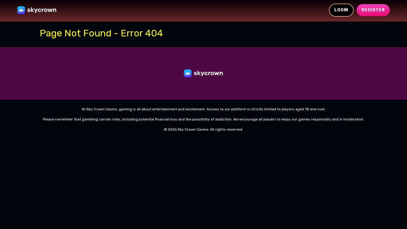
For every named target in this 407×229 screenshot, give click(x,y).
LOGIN (341, 10)
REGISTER (373, 10)
